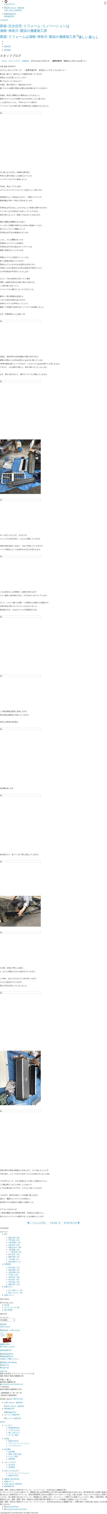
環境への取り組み (15, 1454)
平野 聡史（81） (14, 1240)
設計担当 (11, 1465)
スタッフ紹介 (13, 1456)
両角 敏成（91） (14, 1270)
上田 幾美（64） (14, 1250)
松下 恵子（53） (14, 1254)
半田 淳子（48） (14, 1277)
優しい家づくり (14, 1432)
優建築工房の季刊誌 (11, 1479)
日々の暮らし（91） (16, 1290)
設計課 (6, 1305)
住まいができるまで (11, 1471)
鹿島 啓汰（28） (14, 1284)
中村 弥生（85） (14, 1282)
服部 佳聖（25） (14, 1257)
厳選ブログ (8, 1287)
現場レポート (9, 1295)
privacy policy (21, 1509)
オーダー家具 (13, 1435)
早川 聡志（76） (14, 1267)
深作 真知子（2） (14, 1261)
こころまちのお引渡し (37, 1223)
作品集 (6, 1438)
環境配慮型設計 (14, 1428)
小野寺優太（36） (15, 1242)
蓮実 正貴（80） (14, 1237)
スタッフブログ (10, 1462)
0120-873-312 (17, 1384)
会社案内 (7, 1449)
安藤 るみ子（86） (15, 1247)
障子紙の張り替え (71, 1223)
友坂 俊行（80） (14, 1245)
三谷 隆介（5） (14, 1259)
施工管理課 (8, 1310)
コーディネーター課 (11, 1307)
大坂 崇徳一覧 (55, 1223)
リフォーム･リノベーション (18, 1443)
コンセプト (8, 1425)
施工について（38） (16, 1293)
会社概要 (11, 1451)
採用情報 (11, 1459)
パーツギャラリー (15, 1446)
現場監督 (7, 1264)
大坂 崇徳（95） (14, 1272)
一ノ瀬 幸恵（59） (15, 1252)
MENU (2, 1422)
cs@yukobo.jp (17, 1399)
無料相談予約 (9, 1486)
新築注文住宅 (13, 1441)
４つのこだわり (14, 1430)
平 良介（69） (13, 1275)
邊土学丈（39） (14, 1279)
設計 (6, 1234)
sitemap (15, 1506)
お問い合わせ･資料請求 (13, 1484)
